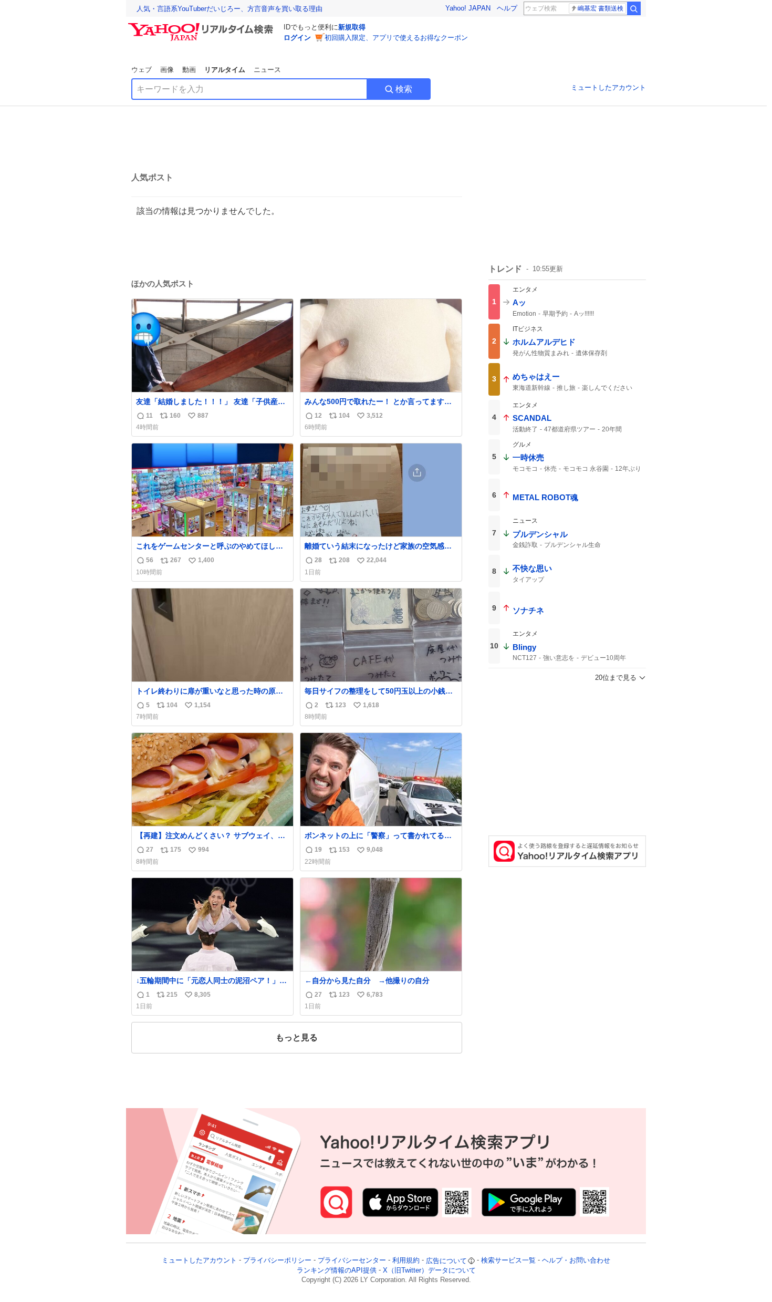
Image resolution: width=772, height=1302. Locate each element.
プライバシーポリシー (277, 1261)
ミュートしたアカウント (608, 87)
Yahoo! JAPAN (468, 8)
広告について (446, 1261)
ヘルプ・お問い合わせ (576, 1261)
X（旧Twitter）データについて (429, 1270)
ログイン (297, 38)
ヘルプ (507, 8)
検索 (403, 89)
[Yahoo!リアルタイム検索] (202, 26)
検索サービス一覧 (508, 1261)
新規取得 (352, 27)
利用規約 (406, 1261)
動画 (189, 70)
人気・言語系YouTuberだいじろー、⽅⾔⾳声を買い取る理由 (229, 9)
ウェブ (141, 70)
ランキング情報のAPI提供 (337, 1270)
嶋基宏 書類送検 (600, 8)
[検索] (634, 8)
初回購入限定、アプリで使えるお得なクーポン (396, 38)
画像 (167, 70)
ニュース (267, 70)
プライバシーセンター (352, 1261)
